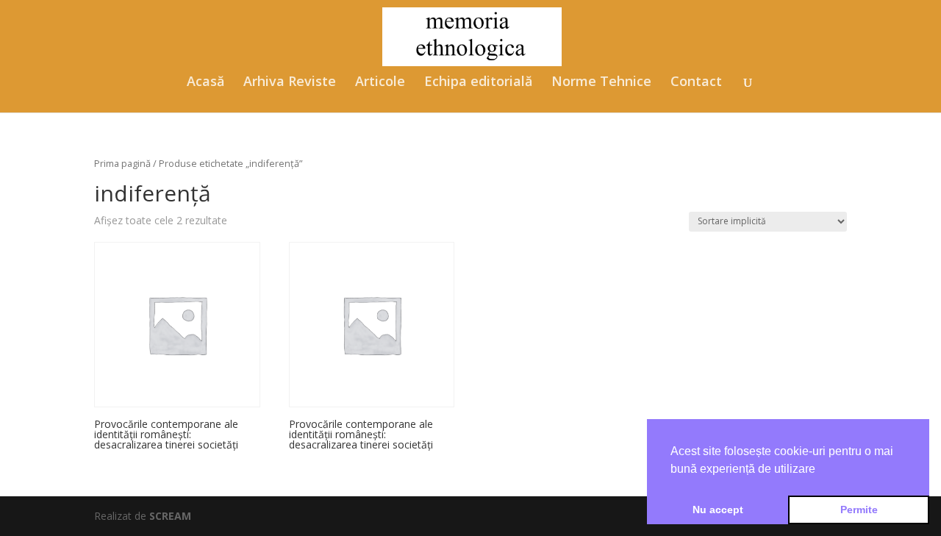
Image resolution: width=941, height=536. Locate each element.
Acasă (205, 83)
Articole (380, 83)
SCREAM (170, 516)
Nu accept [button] (718, 509)
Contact (696, 83)
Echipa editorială (478, 83)
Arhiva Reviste (289, 83)
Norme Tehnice (601, 83)
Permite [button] (859, 509)
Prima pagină (122, 163)
